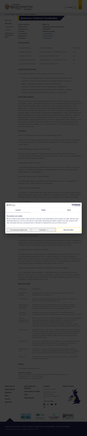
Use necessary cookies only (18, 230)
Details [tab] (43, 210)
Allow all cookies (68, 230)
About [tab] (69, 210)
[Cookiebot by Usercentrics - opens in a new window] (73, 205)
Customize (42, 230)
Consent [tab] (18, 210)
